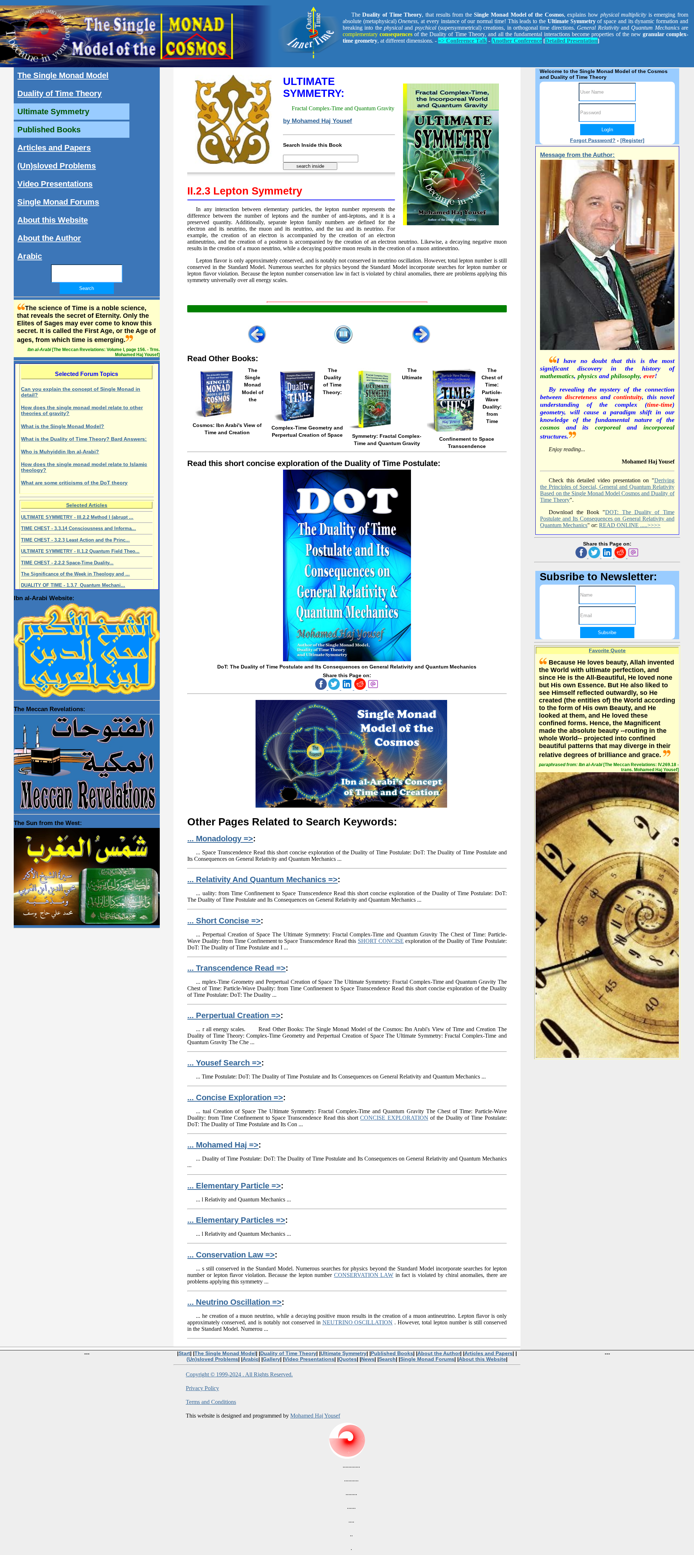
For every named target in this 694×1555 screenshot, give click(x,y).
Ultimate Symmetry (53, 111)
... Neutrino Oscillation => (234, 1302)
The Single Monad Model (62, 75)
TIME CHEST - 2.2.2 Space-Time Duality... (67, 562)
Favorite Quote (607, 650)
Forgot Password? (593, 140)
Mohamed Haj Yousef (315, 1416)
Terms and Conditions (211, 1402)
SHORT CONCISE (381, 941)
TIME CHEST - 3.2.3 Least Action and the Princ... (75, 540)
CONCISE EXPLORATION (394, 1118)
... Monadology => (220, 838)
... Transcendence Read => (236, 968)
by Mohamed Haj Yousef (317, 121)
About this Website (52, 220)
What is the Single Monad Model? (62, 426)
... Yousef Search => (224, 1062)
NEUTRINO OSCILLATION (357, 1322)
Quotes (348, 1359)
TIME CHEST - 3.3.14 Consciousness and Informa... (78, 528)
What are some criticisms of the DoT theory (74, 483)
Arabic (29, 256)
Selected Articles (86, 505)
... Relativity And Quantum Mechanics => (262, 879)
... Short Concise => (224, 920)
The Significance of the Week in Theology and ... (75, 574)
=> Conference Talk (462, 41)
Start (184, 1353)
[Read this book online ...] (347, 659)
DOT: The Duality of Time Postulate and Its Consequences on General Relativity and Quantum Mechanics (607, 518)
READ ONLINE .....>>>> (629, 525)
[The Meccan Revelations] (86, 761)
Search (387, 1359)
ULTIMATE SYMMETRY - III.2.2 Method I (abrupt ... (77, 517)
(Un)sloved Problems (56, 165)
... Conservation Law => (231, 1254)
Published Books (49, 129)
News (367, 1359)
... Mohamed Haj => (222, 1144)
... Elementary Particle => (234, 1185)
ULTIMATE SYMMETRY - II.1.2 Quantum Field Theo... (80, 551)
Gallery (271, 1359)
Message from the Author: (577, 154)
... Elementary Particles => (236, 1220)
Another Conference (517, 41)
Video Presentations (55, 183)
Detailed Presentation (571, 41)
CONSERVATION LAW (364, 1275)
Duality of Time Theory (59, 93)
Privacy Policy (202, 1388)
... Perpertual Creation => (233, 1015)
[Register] (632, 140)
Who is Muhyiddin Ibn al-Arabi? (60, 451)
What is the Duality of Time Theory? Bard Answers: (84, 439)
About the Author (49, 238)
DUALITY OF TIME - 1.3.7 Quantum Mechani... (73, 585)
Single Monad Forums (58, 201)
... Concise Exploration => (235, 1097)
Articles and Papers (54, 147)
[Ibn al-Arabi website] (86, 649)
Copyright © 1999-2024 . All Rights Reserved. (239, 1374)
